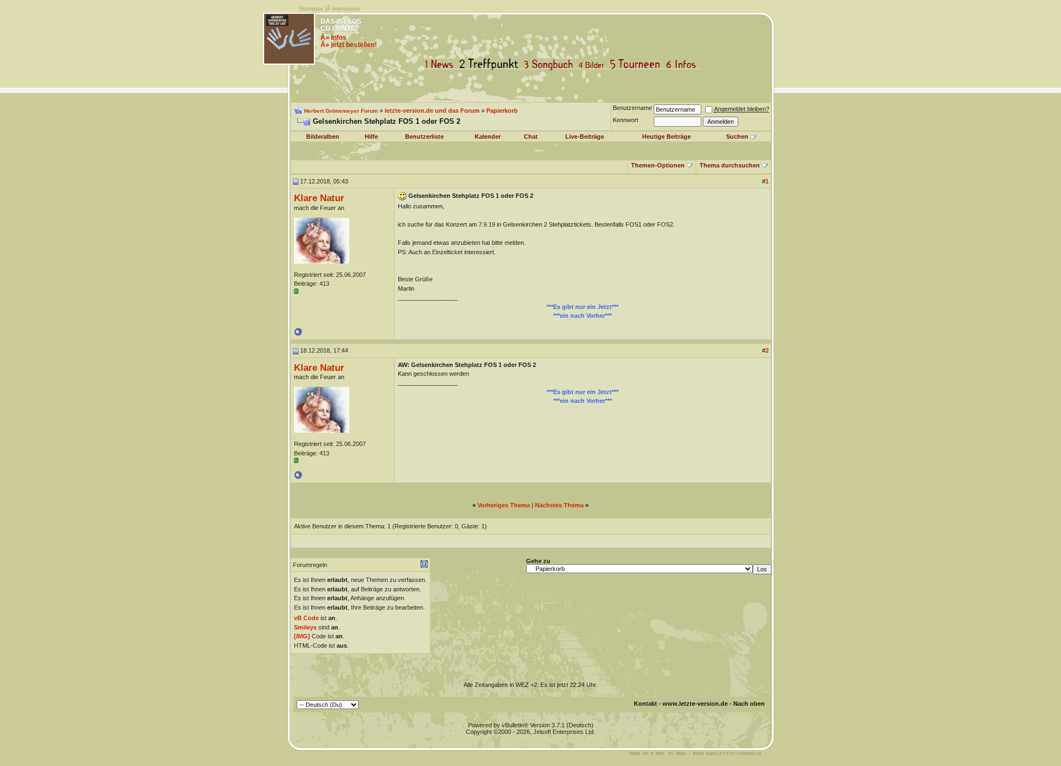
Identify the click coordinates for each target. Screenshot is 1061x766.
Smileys (305, 627)
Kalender (488, 136)
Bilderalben (322, 136)
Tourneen (638, 64)
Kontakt (645, 703)
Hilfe (371, 136)
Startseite (311, 9)
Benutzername (632, 107)
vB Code (306, 618)
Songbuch (550, 64)
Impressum (346, 9)
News (441, 64)
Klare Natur (319, 197)
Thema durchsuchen (730, 165)
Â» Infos (333, 37)
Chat (531, 136)
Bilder (594, 64)
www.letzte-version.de (695, 703)
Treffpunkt (491, 64)
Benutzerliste (424, 136)
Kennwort (625, 120)
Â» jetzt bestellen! (349, 45)
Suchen (737, 136)
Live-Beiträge (584, 136)
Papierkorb (502, 110)
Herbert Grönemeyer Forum (341, 111)
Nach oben (749, 703)
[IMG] (302, 636)
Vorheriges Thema (503, 505)
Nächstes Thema (559, 505)
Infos (683, 64)
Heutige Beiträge (666, 136)
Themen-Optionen (658, 165)
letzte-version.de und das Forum (432, 110)
